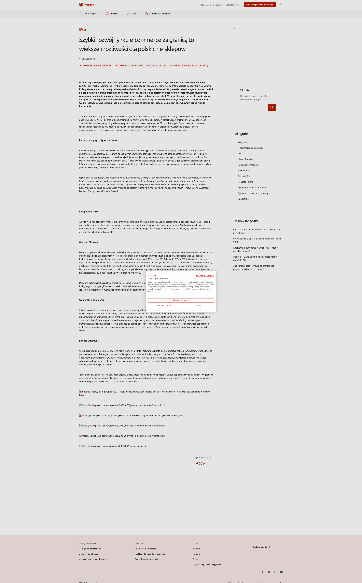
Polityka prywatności (205, 275)
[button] (152, 275)
